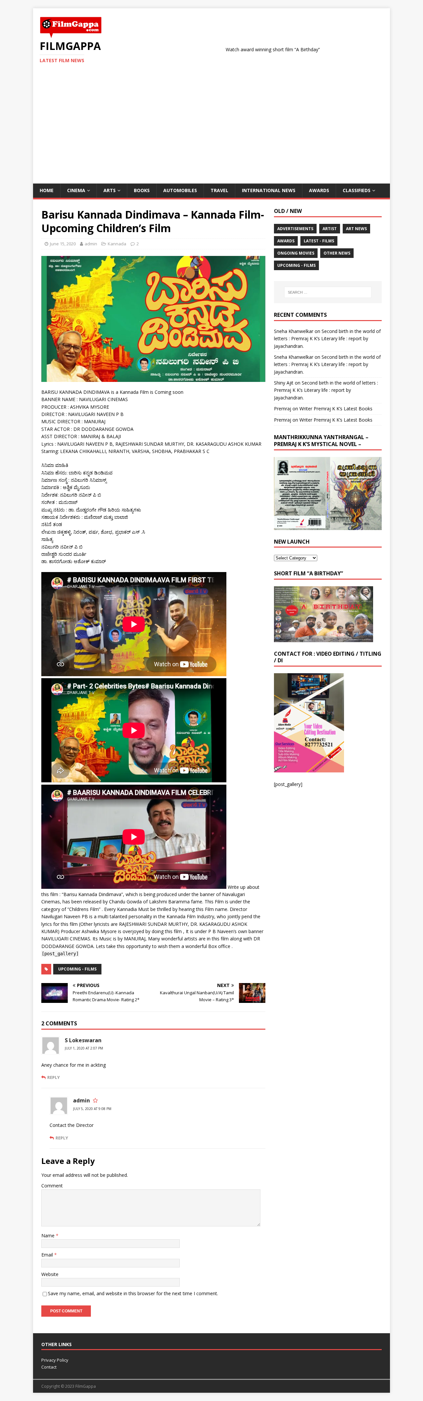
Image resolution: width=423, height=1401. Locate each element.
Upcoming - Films (77, 969)
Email (47, 1255)
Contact (49, 1367)
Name (48, 1235)
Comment (52, 1185)
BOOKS (142, 190)
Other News (337, 253)
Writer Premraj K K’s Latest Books (335, 408)
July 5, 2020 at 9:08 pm (92, 1108)
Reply (53, 1077)
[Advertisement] (211, 134)
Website (49, 1274)
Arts (109, 190)
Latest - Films (319, 241)
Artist (330, 228)
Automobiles (180, 190)
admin (91, 244)
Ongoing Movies (295, 253)
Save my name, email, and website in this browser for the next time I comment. (133, 1293)
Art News (356, 228)
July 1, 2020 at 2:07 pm (84, 1048)
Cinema (76, 190)
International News (268, 190)
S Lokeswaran (83, 1040)
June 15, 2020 (63, 244)
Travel (219, 190)
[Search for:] (327, 292)
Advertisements (295, 228)
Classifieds (356, 190)
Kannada (117, 244)
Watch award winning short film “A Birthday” (232, 49)
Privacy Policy (54, 1360)
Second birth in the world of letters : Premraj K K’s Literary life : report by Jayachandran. (327, 338)
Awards (319, 190)
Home (47, 190)
